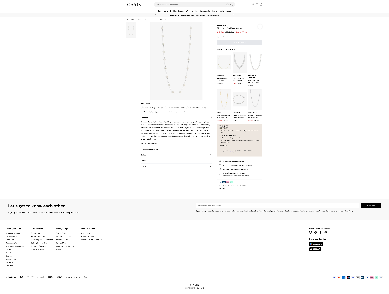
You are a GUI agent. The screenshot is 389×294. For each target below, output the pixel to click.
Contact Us (35, 233)
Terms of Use (61, 243)
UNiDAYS (9, 262)
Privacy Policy (61, 233)
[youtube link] (326, 232)
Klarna (8, 249)
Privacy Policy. (348, 211)
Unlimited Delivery (13, 233)
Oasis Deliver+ (11, 236)
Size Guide (10, 240)
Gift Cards (10, 266)
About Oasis (86, 233)
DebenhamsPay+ (12, 243)
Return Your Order (38, 236)
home (128, 20)
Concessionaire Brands (65, 246)
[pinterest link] (315, 232)
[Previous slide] (155, 15)
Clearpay (9, 256)
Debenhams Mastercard (15, 246)
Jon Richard (221, 25)
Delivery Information (39, 243)
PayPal (8, 253)
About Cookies (62, 240)
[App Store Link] (316, 246)
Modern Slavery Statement (91, 240)
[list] (176, 61)
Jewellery (156, 20)
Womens (134, 20)
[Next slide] (234, 15)
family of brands (264, 211)
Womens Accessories (146, 20)
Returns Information (39, 246)
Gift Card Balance (37, 249)
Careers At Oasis (87, 236)
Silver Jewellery (165, 20)
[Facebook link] (320, 232)
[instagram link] (310, 232)
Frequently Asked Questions (42, 240)
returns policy (245, 175)
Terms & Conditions (63, 236)
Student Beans (11, 259)
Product (59, 249)
